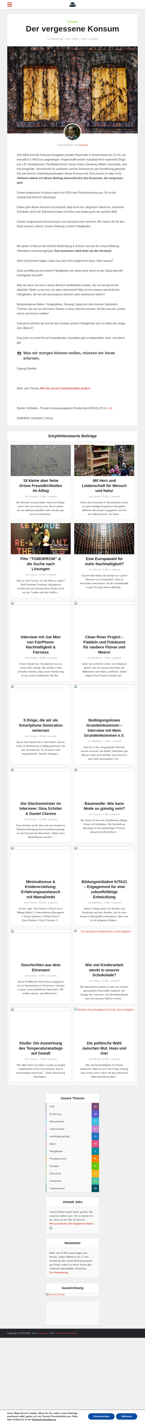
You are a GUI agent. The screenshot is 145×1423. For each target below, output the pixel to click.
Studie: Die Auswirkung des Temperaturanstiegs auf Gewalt (41, 1048)
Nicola (97, 569)
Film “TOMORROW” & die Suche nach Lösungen (40, 564)
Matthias (97, 657)
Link (109, 408)
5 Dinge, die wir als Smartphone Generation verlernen (41, 725)
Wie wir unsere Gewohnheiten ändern (65, 388)
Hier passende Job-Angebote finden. (72, 1223)
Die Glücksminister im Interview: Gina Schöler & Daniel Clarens (40, 808)
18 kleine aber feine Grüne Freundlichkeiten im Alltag (40, 485)
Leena (96, 496)
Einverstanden (101, 1416)
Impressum (43, 1333)
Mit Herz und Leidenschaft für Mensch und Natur (104, 485)
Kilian (97, 980)
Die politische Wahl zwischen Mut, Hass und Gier (104, 1048)
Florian (75, 38)
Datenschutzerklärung (65, 1333)
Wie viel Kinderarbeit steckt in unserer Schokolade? (104, 970)
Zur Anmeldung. (59, 1272)
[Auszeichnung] (55, 1294)
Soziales (72, 21)
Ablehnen (126, 1416)
